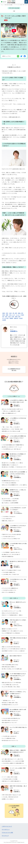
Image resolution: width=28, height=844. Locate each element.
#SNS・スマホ (12, 315)
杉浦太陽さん (13, 331)
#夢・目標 (15, 313)
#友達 (10, 313)
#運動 (7, 315)
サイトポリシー (6, 829)
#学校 (7, 313)
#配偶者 (11, 318)
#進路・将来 (20, 313)
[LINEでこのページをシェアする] (18, 56)
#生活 (9, 316)
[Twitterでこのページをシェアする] (21, 56)
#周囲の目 (16, 318)
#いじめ (18, 315)
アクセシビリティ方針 (7, 832)
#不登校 (22, 315)
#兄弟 (6, 316)
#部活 (3, 315)
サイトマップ (5, 835)
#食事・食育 (17, 316)
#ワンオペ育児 (5, 318)
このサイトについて (7, 826)
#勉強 (3, 313)
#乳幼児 (21, 318)
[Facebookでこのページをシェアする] (25, 56)
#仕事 (13, 316)
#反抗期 (4, 320)
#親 (3, 316)
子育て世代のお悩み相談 (8, 4)
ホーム (2, 4)
